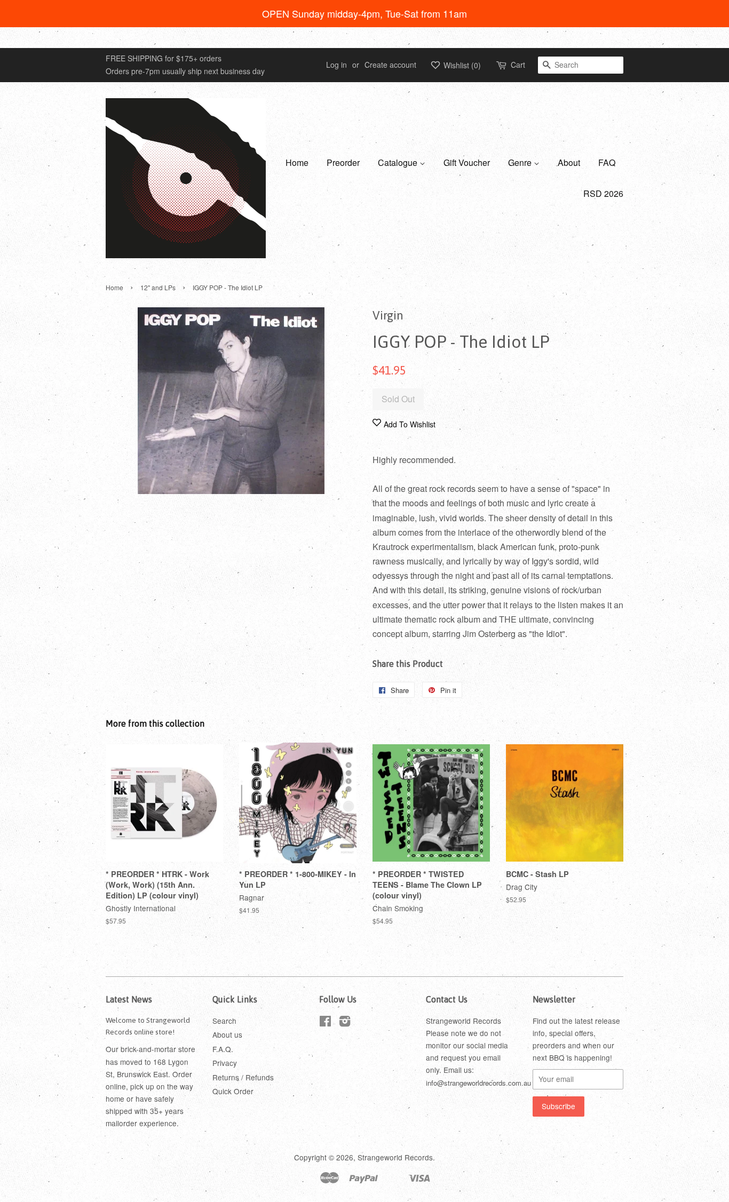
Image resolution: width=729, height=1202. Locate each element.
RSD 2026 (603, 193)
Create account (390, 64)
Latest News (129, 999)
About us (227, 1034)
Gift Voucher (466, 162)
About (569, 162)
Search (224, 1020)
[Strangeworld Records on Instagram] (345, 1022)
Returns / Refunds (243, 1077)
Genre (521, 162)
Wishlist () (461, 65)
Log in (336, 64)
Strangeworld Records (395, 1157)
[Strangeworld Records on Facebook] (325, 1022)
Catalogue (398, 162)
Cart (518, 64)
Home (297, 162)
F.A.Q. (222, 1049)
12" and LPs (158, 287)
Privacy (224, 1062)
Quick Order (232, 1091)
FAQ (606, 162)
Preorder (343, 162)
